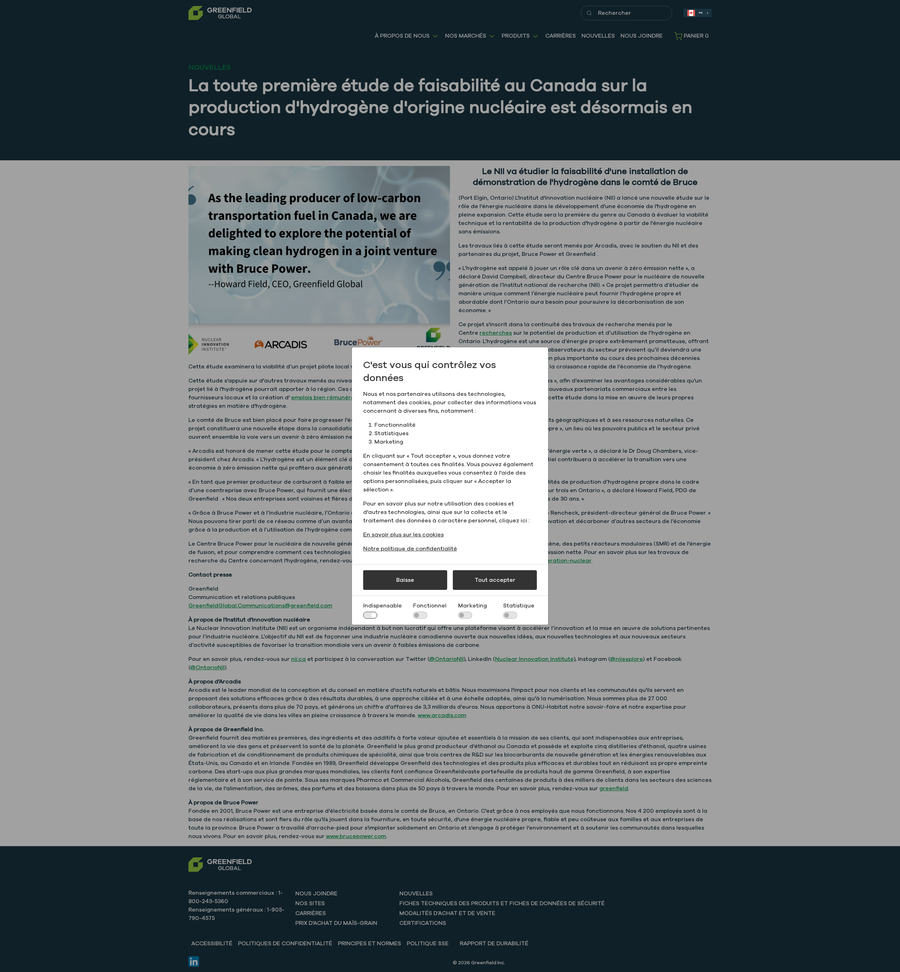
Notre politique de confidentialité (410, 549)
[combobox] (697, 13)
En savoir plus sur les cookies (403, 535)
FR (700, 13)
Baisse (405, 580)
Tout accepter (495, 580)
